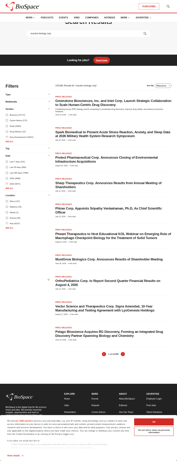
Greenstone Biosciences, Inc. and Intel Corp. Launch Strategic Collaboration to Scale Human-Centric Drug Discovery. (113, 103)
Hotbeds (109, 17)
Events (63, 17)
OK (154, 422)
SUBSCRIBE (149, 6)
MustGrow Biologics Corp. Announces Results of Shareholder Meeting (109, 259)
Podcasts (47, 17)
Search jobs (102, 60)
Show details (13, 455)
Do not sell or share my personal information (154, 431)
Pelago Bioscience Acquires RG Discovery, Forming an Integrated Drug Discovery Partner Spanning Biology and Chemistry (109, 334)
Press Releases (63, 97)
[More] (34, 18)
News (29, 17)
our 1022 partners (24, 421)
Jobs (77, 17)
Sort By (156, 85)
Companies (92, 17)
